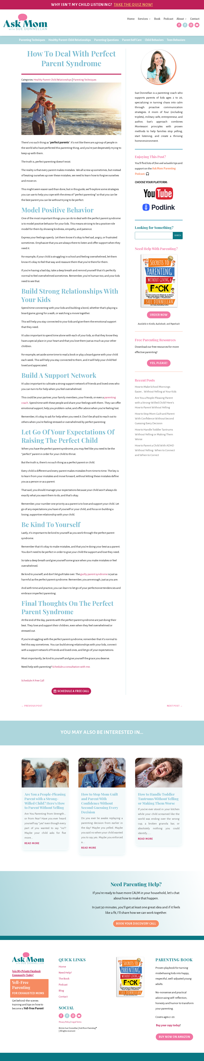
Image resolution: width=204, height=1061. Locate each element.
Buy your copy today (167, 1025)
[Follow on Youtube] (197, 25)
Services (143, 19)
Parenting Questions (106, 39)
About (180, 19)
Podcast (168, 19)
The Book (64, 978)
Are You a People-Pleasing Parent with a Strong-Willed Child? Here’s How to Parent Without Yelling (154, 402)
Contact (194, 19)
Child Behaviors (154, 39)
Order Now (159, 314)
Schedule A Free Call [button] (32, 680)
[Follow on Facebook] (179, 25)
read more (31, 843)
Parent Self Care (132, 39)
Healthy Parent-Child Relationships (69, 39)
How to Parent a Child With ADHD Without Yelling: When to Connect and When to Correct (155, 450)
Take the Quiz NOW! (133, 5)
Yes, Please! (159, 363)
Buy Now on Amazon (174, 1036)
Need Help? (65, 972)
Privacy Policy (64, 1022)
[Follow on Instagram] (191, 25)
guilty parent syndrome (94, 574)
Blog (61, 990)
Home (131, 19)
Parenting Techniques (32, 39)
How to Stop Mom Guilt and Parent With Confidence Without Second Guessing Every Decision (155, 418)
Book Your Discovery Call (136, 923)
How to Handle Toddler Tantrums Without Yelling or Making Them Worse (154, 434)
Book (157, 19)
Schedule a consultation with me (71, 666)
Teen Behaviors (176, 39)
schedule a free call (73, 691)
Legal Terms (76, 1022)
